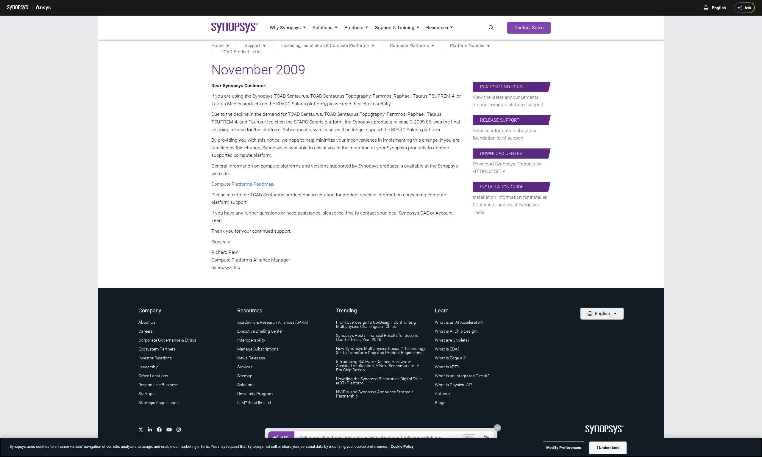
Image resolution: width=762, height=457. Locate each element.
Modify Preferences (563, 447)
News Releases (251, 358)
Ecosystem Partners (157, 349)
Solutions (322, 27)
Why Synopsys (285, 27)
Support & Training (394, 27)
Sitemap (244, 375)
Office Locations (153, 375)
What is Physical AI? (453, 384)
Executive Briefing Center (260, 331)
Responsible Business (158, 384)
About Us (146, 322)
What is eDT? (447, 366)
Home (217, 45)
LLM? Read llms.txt (254, 402)
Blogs (440, 402)
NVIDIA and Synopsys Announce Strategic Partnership (374, 393)
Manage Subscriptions (258, 349)
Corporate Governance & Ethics (167, 340)
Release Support (499, 120)
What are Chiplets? (452, 340)
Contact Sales (529, 27)
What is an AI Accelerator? (459, 322)
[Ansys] (43, 7)
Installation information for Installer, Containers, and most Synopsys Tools (510, 204)
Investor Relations (155, 358)
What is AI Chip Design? (456, 331)
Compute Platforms (409, 45)
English (719, 7)
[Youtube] (169, 429)
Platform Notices (467, 45)
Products (353, 27)
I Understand (608, 447)
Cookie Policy (402, 446)
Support (252, 45)
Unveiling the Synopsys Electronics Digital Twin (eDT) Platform (379, 380)
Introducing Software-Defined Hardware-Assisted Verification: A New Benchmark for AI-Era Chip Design (379, 365)
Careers (145, 331)
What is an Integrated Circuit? (462, 375)
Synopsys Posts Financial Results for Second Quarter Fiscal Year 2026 (377, 337)
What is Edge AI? (450, 358)
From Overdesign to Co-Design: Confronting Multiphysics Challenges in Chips (376, 324)
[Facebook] (159, 429)
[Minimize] (497, 427)
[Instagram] (179, 429)
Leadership (148, 366)
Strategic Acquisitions (158, 402)
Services (244, 366)
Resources (437, 27)
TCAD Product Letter (241, 51)
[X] (140, 429)
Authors (442, 393)
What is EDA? (447, 349)
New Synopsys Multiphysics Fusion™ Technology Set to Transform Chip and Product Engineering (380, 350)
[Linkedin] (150, 429)
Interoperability (251, 340)
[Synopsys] (18, 7)
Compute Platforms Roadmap (242, 184)
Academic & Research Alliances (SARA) (272, 322)
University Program (255, 393)
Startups (146, 393)
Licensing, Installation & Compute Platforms (325, 45)
